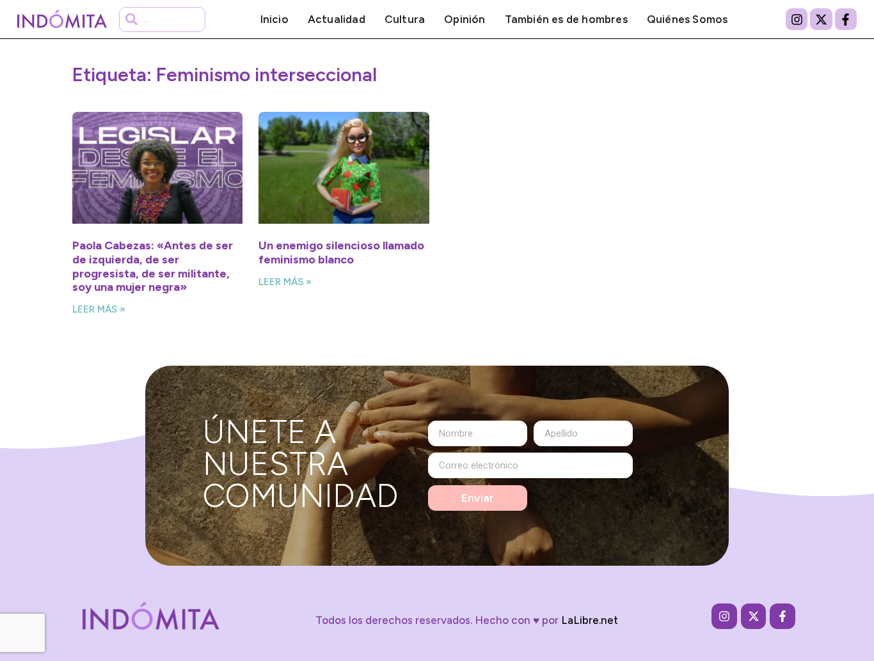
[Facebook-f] (846, 19)
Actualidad (336, 19)
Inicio (274, 19)
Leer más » (98, 309)
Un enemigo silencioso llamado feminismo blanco (341, 252)
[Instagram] (796, 19)
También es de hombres (566, 19)
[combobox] (162, 19)
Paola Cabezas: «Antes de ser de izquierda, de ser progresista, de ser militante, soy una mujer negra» (152, 266)
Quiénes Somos (687, 19)
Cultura (405, 19)
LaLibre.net (589, 620)
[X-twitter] (821, 19)
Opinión (464, 19)
